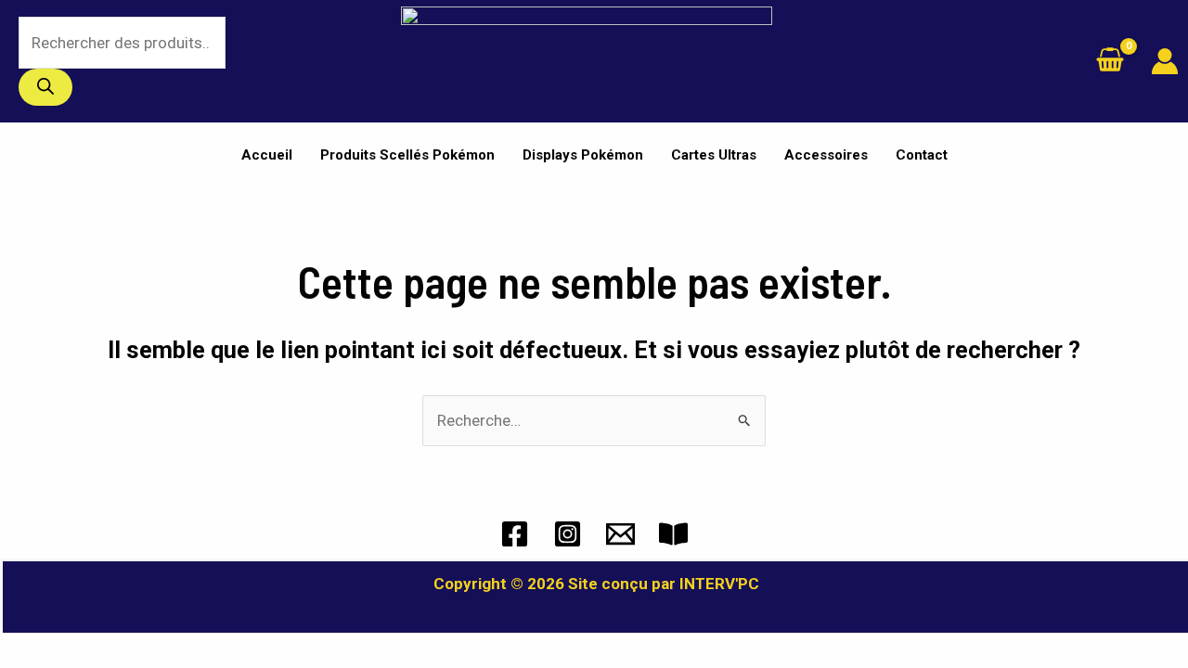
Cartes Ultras (713, 155)
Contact (922, 155)
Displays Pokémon (583, 155)
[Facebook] (514, 534)
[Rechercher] (45, 87)
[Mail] (620, 534)
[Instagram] (567, 534)
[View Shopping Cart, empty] (1110, 61)
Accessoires (826, 155)
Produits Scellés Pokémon (407, 155)
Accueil (266, 155)
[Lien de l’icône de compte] (1165, 61)
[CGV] (673, 534)
